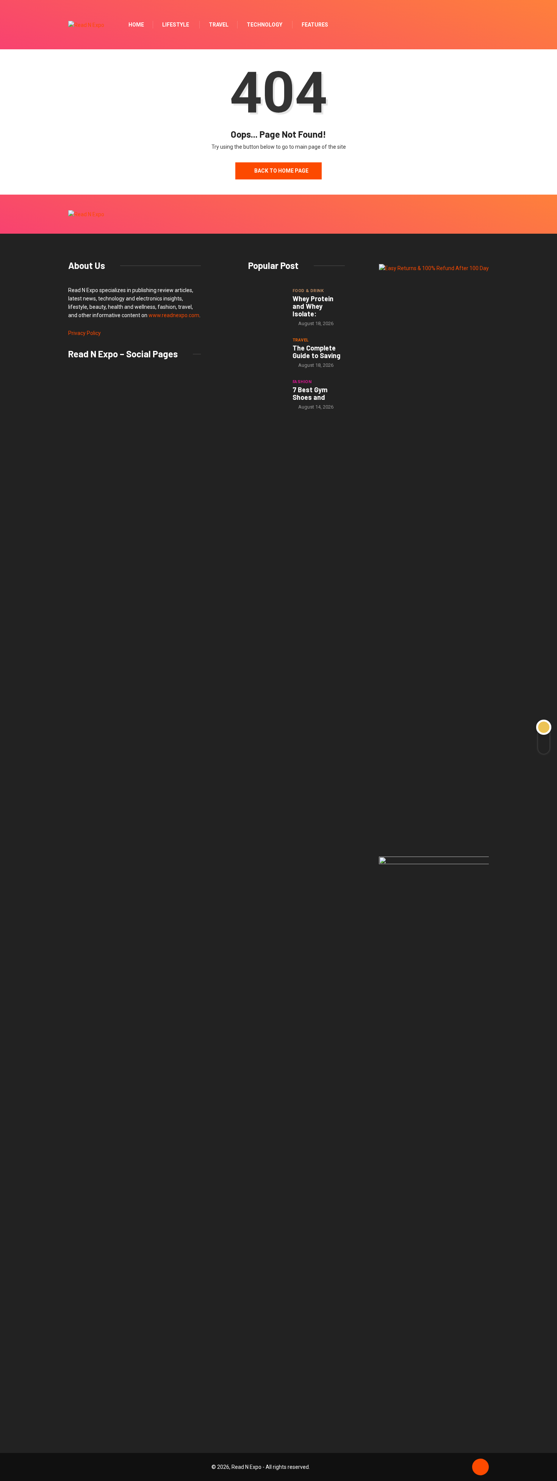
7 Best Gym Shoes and (310, 393)
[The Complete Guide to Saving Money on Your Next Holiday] (266, 350)
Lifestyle (175, 25)
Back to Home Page (281, 171)
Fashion (302, 381)
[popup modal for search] (476, 25)
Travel (218, 25)
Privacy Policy (84, 333)
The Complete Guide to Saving (316, 352)
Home (136, 25)
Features (315, 25)
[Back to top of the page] (480, 1467)
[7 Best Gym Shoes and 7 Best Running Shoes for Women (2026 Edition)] (266, 392)
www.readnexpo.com (174, 315)
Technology (264, 25)
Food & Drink (308, 290)
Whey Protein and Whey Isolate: (313, 306)
